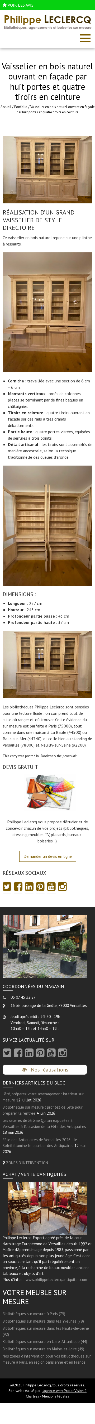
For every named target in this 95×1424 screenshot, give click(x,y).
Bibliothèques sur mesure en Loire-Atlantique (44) (45, 1341)
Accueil (6, 107)
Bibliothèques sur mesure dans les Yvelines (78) (43, 1321)
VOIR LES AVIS (21, 5)
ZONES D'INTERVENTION (27, 1162)
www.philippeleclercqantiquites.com (56, 1279)
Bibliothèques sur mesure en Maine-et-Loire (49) (43, 1348)
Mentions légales (55, 1396)
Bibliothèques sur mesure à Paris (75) (34, 1313)
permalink (70, 756)
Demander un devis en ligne (47, 856)
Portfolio (20, 107)
